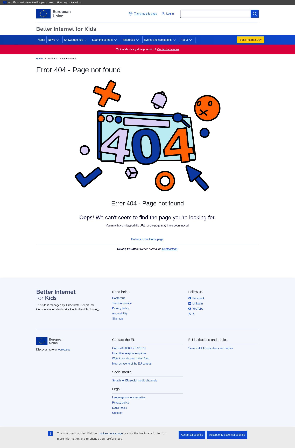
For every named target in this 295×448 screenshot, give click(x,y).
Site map (117, 318)
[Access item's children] (59, 40)
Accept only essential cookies (227, 434)
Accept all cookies (192, 434)
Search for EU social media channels (134, 380)
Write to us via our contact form (130, 358)
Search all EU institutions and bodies (210, 348)
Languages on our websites (129, 397)
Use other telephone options (129, 353)
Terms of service (122, 303)
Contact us (118, 298)
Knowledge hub (73, 39)
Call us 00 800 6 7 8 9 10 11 (129, 348)
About (184, 39)
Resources (128, 39)
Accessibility (119, 313)
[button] (143, 14)
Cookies (117, 412)
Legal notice (119, 407)
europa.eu (64, 349)
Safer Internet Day (251, 39)
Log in (170, 13)
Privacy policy (120, 308)
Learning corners (102, 39)
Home (41, 39)
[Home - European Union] (53, 13)
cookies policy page (111, 433)
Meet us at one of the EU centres (131, 363)
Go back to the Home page (147, 239)
